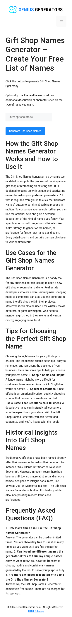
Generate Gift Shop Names (25, 131)
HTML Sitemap (36, 611)
